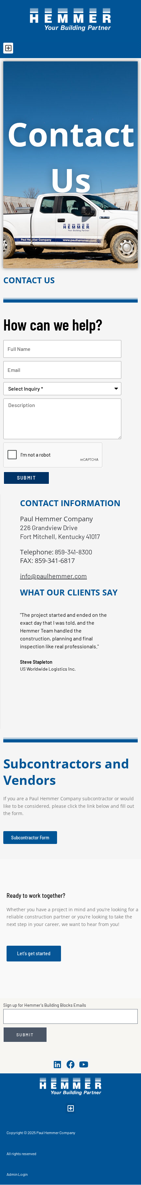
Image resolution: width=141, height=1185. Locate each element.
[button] (8, 48)
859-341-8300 (72, 552)
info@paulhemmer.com (53, 576)
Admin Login (17, 1174)
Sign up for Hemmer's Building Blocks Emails (44, 1005)
